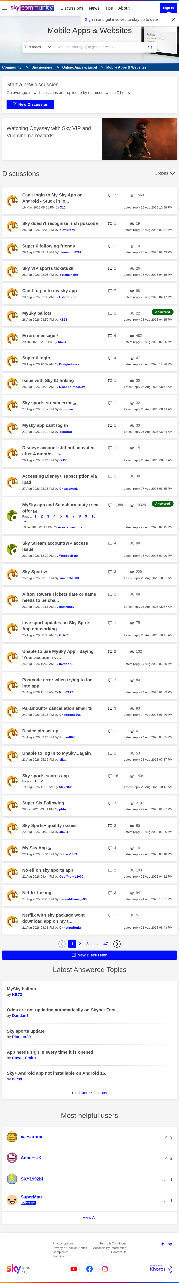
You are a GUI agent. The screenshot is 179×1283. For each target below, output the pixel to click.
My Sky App (35, 847)
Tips (109, 8)
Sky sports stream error (47, 402)
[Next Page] (117, 944)
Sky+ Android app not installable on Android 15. (56, 1073)
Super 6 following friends (48, 246)
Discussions (71, 8)
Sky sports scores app (45, 775)
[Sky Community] (32, 8)
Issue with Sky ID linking (48, 380)
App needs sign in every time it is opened (50, 1052)
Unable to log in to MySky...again (56, 753)
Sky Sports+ (35, 571)
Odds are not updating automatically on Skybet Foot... (63, 1009)
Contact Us (118, 1252)
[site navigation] (4, 8)
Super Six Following (43, 803)
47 (105, 944)
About (124, 8)
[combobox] (100, 47)
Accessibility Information (109, 1247)
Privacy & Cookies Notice (70, 1247)
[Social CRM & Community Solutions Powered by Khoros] (161, 1269)
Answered (162, 312)
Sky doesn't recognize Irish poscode (60, 223)
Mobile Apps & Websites (89, 30)
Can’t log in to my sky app (49, 290)
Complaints (60, 1252)
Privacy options (63, 1243)
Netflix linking (36, 892)
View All (89, 1217)
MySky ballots (37, 313)
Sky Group (60, 1256)
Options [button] (161, 173)
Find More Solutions (89, 1093)
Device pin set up (40, 730)
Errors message (39, 335)
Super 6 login (36, 357)
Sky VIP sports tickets (45, 268)
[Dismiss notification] (173, 19)
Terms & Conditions (113, 1243)
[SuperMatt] (26, 1205)
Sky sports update (26, 1031)
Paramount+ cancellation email (55, 708)
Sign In (168, 8)
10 (93, 516)
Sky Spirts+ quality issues (49, 825)
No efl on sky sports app (47, 870)
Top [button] (169, 1244)
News (94, 8)
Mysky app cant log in (45, 425)
